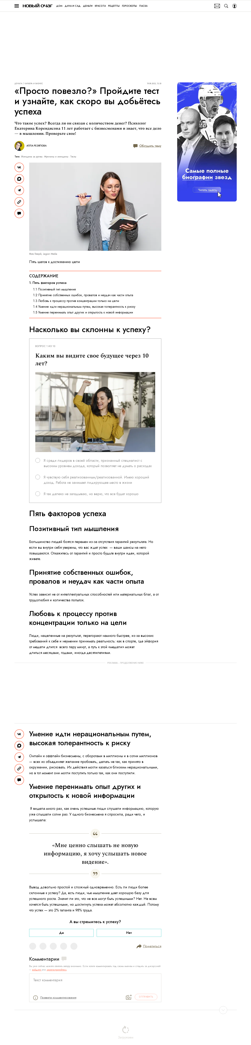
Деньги (18, 83)
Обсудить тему (150, 146)
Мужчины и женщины (56, 156)
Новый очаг (38, 6)
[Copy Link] (19, 202)
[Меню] (16, 6)
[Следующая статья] (125, 1010)
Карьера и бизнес (34, 83)
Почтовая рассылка (217, 6)
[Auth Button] (234, 6)
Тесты (73, 156)
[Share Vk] (19, 167)
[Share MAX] (19, 179)
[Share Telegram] (19, 190)
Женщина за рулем (31, 156)
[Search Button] (226, 6)
